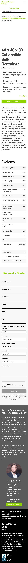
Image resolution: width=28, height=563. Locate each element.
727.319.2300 (14, 8)
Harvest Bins (21, 540)
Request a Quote (14, 504)
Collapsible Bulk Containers (14, 536)
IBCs (19, 544)
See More (22, 96)
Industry (5, 358)
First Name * (6, 282)
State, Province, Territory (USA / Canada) (13, 328)
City (3, 319)
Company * (5, 297)
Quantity (5, 351)
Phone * (4, 304)
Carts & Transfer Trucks (9, 544)
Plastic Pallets (6, 534)
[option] (14, 32)
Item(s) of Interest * (9, 344)
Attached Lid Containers (9, 538)
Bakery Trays (5, 542)
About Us (4, 512)
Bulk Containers (16, 16)
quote (4, 457)
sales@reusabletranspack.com (14, 516)
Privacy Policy (6, 514)
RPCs (3, 536)
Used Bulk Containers (17, 542)
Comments (6, 366)
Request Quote (13, 101)
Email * (4, 312)
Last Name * (6, 289)
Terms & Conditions (15, 512)
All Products (5, 16)
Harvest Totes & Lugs (8, 540)
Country (5, 336)
